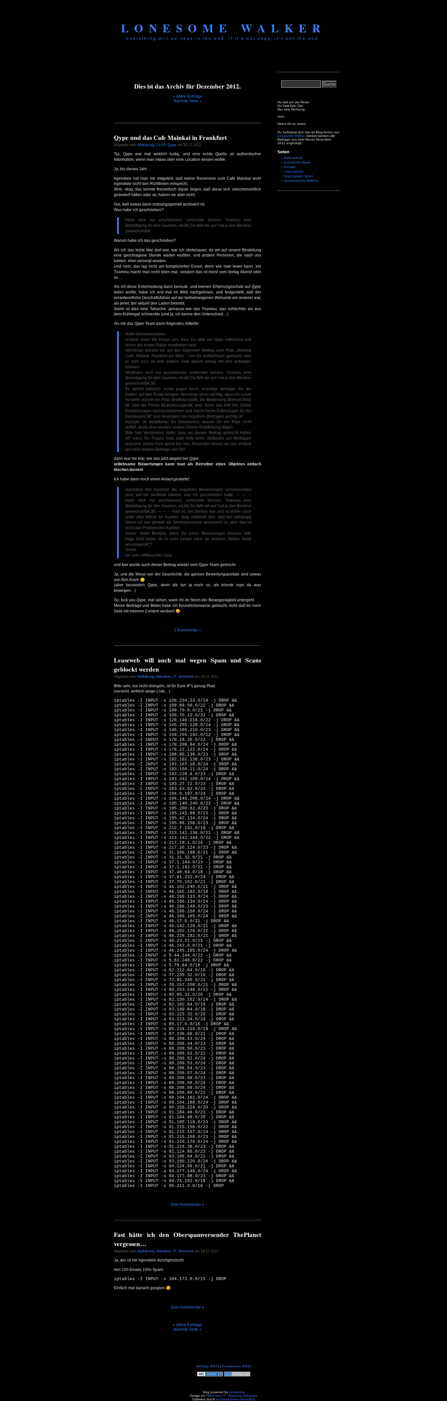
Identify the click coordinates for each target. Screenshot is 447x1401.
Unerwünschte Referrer (301, 180)
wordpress (236, 1392)
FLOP (161, 145)
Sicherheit (186, 676)
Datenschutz (293, 157)
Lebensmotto (294, 171)
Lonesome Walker (223, 28)
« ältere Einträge (187, 96)
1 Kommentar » (187, 630)
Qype (172, 145)
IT (174, 676)
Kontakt (289, 167)
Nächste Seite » (187, 101)
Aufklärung (145, 145)
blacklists (163, 676)
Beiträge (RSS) (207, 1366)
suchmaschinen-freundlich (235, 1399)
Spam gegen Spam (298, 176)
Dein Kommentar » (187, 1204)
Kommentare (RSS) (236, 1366)
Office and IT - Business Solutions (231, 1395)
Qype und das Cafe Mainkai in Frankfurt (170, 137)
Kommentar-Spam (297, 162)
